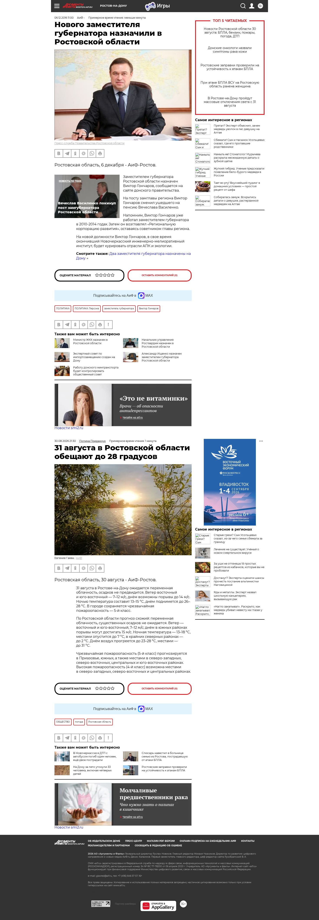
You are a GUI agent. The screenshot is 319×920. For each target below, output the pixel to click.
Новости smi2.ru (68, 428)
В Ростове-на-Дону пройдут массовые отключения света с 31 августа (230, 101)
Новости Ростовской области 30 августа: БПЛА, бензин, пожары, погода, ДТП (230, 32)
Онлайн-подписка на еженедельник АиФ (208, 841)
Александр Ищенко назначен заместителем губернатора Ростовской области (162, 357)
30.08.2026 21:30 (65, 441)
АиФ (79, 558)
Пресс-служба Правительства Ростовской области (89, 143)
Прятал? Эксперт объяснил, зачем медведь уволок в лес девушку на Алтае (237, 129)
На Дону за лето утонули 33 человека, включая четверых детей (92, 770)
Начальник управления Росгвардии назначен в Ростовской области (158, 343)
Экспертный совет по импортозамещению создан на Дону (94, 357)
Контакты (247, 841)
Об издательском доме (104, 841)
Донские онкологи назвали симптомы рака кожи (230, 50)
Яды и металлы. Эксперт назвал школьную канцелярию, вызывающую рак (235, 596)
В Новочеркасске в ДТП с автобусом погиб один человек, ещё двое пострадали (95, 756)
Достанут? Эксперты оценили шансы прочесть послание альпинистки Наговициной (239, 581)
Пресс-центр (133, 841)
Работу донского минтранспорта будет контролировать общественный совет (95, 371)
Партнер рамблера (125, 903)
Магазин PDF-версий (161, 841)
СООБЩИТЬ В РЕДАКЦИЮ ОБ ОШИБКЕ (158, 845)
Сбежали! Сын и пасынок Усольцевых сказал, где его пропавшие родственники (239, 143)
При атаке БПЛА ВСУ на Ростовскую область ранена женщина (230, 84)
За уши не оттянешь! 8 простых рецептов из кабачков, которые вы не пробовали (239, 567)
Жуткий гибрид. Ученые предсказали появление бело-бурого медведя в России (239, 172)
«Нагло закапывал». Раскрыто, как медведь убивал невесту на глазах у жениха (238, 610)
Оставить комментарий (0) (160, 275)
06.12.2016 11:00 (64, 17)
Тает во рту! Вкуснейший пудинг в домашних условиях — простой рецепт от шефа (237, 186)
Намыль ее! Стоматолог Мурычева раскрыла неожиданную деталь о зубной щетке (237, 158)
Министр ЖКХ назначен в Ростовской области (90, 341)
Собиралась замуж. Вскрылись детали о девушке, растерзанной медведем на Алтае (236, 200)
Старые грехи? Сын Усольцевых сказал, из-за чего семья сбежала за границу (238, 538)
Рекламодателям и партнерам (109, 845)
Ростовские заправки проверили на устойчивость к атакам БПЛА (230, 67)
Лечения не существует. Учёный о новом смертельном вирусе (236, 551)
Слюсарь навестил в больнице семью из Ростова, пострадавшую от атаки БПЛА (165, 756)
